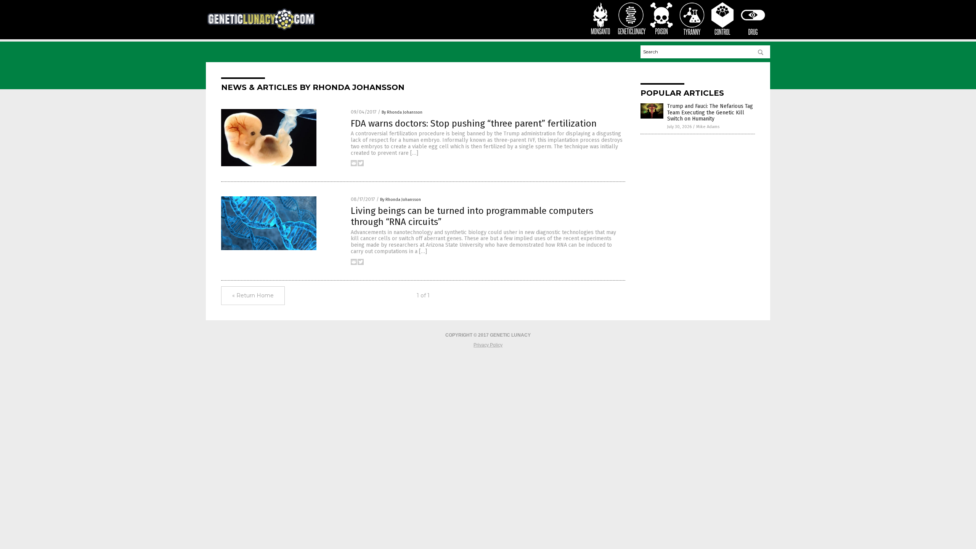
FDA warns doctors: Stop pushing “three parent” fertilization (474, 123)
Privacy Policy (488, 345)
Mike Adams (707, 126)
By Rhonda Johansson (402, 112)
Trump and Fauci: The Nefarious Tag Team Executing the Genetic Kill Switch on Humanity (710, 112)
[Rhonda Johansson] (261, 29)
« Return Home (253, 295)
